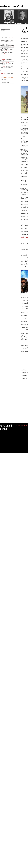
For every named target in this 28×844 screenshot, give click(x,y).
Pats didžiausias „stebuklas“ (6, 60)
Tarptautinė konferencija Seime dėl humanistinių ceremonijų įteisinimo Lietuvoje (7, 37)
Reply (23, 380)
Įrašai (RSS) (3, 79)
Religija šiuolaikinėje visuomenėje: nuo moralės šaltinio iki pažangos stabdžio (7, 45)
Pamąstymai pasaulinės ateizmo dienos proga (6, 64)
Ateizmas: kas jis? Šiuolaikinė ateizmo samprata (6, 67)
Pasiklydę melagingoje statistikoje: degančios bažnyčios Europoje (6, 49)
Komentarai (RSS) (5, 82)
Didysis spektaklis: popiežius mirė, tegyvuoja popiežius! (6, 41)
